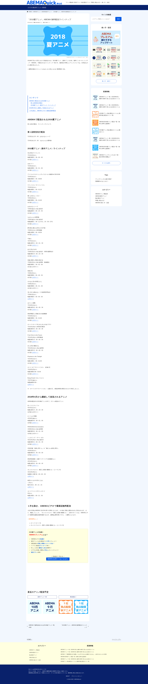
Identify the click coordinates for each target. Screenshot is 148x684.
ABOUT (68, 676)
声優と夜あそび (99, 200)
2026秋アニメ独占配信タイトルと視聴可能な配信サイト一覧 (109, 114)
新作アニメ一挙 (42, 597)
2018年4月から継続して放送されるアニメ (41, 108)
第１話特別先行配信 (36, 103)
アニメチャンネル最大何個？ (103, 179)
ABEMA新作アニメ (39, 22)
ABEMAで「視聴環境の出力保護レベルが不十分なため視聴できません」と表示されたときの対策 (84, 654)
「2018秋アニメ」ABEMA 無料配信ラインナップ (74, 626)
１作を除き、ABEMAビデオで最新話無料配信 (42, 110)
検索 (118, 19)
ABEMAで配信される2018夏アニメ (39, 100)
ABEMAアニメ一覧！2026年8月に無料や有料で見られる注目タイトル (109, 106)
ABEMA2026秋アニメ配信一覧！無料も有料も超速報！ (109, 122)
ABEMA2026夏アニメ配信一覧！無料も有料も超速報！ (109, 147)
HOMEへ (29, 639)
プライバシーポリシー (77, 676)
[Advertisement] (58, 83)
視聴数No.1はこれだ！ (102, 181)
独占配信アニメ (99, 198)
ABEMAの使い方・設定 (102, 202)
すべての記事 (106, 163)
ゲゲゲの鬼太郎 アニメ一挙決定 (37, 7)
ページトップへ (116, 639)
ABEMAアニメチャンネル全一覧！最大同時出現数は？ (109, 156)
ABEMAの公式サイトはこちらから (57, 559)
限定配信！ (73, 597)
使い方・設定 (106, 81)
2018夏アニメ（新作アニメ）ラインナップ (43, 105)
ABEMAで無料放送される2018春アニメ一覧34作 (42, 626)
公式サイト (35, 159)
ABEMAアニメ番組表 (101, 193)
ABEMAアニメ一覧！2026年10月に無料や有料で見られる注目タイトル (109, 139)
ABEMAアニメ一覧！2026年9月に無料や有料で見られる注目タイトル (109, 97)
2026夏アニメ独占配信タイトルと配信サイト (109, 131)
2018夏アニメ (47, 22)
